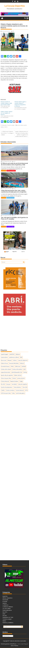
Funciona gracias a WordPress (8, 644)
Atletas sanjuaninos (7, 598)
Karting (25, 372)
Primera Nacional (5, 381)
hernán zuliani (20, 125)
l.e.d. (14, 161)
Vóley (13, 393)
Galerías (5, 603)
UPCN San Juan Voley (6, 393)
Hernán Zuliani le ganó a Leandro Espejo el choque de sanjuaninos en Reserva (20, 104)
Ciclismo (15, 360)
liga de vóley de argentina (7, 375)
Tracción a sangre (11, 125)
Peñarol (14, 378)
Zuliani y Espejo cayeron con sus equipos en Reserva (6, 113)
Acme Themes (14, 645)
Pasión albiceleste (10, 197)
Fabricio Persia (4, 363)
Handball (24, 366)
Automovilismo (4, 357)
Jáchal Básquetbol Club (17, 372)
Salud (4, 613)
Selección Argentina (22, 384)
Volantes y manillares (11, 170)
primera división (21, 378)
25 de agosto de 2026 (6, 161)
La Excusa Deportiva (14, 6)
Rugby (21, 381)
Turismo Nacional (20, 390)
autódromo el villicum (14, 357)
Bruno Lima (3, 360)
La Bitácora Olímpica (8, 606)
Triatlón (3, 390)
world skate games (20, 393)
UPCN (26, 390)
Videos (4, 621)
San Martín (14, 384)
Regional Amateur (14, 381)
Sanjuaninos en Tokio (8, 617)
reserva (5, 127)
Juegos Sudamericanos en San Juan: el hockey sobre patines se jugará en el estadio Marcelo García (21, 134)
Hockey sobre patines (17, 369)
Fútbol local (17, 366)
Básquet (9, 360)
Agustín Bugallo (4, 354)
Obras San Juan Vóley (6, 378)
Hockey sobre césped (6, 369)
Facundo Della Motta (13, 363)
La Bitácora (5, 605)
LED (13, 31)
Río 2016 (3, 384)
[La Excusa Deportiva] (2, 18)
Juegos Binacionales (5, 372)
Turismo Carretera (10, 390)
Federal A (22, 363)
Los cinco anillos (7, 608)
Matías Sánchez (17, 375)
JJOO (25, 369)
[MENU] (27, 18)
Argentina (5, 596)
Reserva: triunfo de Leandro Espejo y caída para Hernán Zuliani (6, 103)
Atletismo (18, 354)
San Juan (8, 384)
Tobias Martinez (17, 387)
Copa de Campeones (23, 360)
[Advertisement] (14, 332)
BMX (21, 357)
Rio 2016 (5, 612)
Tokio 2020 (24, 387)
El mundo (5, 601)
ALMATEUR (12, 354)
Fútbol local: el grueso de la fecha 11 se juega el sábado (7, 133)
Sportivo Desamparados (6, 387)
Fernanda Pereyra (5, 366)
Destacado (4, 125)
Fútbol (12, 366)
